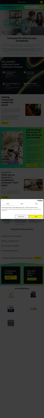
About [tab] (36, 203)
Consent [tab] (7, 203)
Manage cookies (21, 216)
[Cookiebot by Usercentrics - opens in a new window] (38, 200)
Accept (36, 216)
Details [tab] (22, 203)
